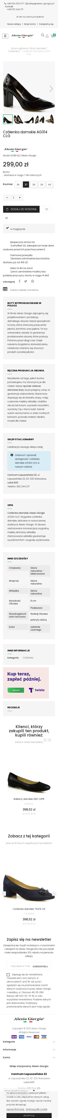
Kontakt (9, 6)
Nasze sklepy (14, 24)
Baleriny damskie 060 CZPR (29, 799)
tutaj (40, 447)
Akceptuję (29, 1115)
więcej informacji (15, 1109)
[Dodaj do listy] (46, 209)
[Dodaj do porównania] (6, 217)
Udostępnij (19, 281)
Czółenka (28, 657)
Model (6, 155)
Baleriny (29, 803)
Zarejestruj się (46, 24)
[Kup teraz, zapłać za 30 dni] (26, 682)
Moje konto (30, 24)
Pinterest (32, 281)
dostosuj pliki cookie (36, 1109)
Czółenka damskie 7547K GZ (29, 909)
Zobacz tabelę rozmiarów (24, 290)
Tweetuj (25, 281)
